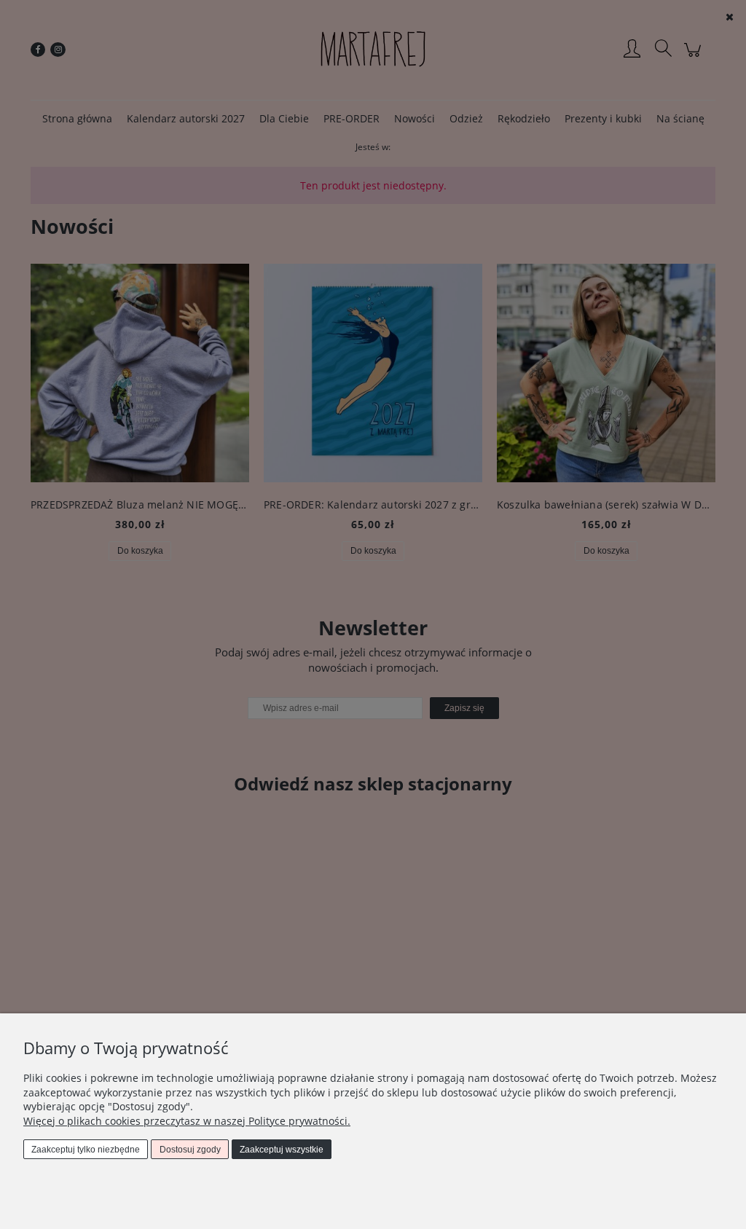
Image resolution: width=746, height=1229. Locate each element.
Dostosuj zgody (190, 1149)
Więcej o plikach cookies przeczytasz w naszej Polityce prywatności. (186, 1121)
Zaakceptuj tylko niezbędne (85, 1149)
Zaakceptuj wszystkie (281, 1149)
